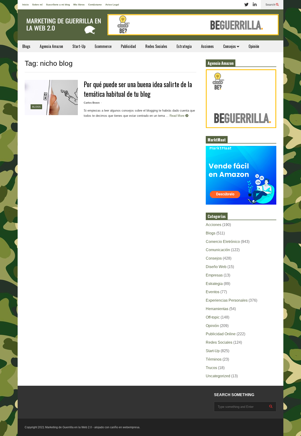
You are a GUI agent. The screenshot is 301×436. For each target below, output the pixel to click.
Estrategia (184, 46)
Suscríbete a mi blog (58, 4)
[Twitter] (246, 4)
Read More (177, 115)
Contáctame (95, 4)
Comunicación (218, 250)
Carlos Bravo (92, 102)
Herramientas (217, 309)
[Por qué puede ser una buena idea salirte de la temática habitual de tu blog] (51, 97)
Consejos (230, 46)
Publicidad (128, 46)
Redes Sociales (156, 46)
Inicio (25, 4)
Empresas (214, 275)
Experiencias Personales (227, 300)
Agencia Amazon (51, 46)
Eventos (212, 292)
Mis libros (79, 4)
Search (270, 4)
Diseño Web (216, 267)
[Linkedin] (255, 4)
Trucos (211, 368)
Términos (214, 359)
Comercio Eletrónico (223, 242)
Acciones (207, 46)
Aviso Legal (112, 4)
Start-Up (78, 46)
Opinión (254, 46)
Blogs (26, 46)
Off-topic (213, 317)
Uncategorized (218, 376)
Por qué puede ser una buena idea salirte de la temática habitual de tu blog (138, 89)
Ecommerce (103, 46)
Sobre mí (37, 4)
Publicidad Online (221, 334)
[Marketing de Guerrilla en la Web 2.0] (62, 27)
